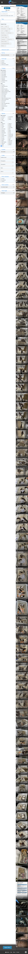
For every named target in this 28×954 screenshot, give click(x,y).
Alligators (3, 123)
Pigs (2, 119)
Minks (3, 140)
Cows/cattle (11, 116)
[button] (13, 159)
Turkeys (3, 120)
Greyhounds (11, 134)
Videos (3, 62)
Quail (3, 144)
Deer (9, 128)
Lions (10, 138)
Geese (3, 134)
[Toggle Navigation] (2, 2)
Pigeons (3, 143)
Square (3, 181)
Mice (9, 139)
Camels (10, 126)
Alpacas (10, 123)
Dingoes (3, 130)
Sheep (10, 119)
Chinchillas (10, 127)
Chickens (3, 116)
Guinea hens (4, 135)
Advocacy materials (5, 64)
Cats (2, 127)
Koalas (3, 138)
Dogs (10, 130)
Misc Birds (10, 140)
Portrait (3, 178)
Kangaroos (11, 136)
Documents (4, 63)
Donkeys (3, 131)
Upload (7, 8)
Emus (10, 131)
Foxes (10, 132)
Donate (17, 952)
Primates (10, 143)
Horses (3, 136)
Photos (3, 60)
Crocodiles (3, 128)
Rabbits (10, 144)
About (14, 952)
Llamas (3, 139)
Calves (3, 126)
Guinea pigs (11, 135)
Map (11, 952)
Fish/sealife (4, 132)
